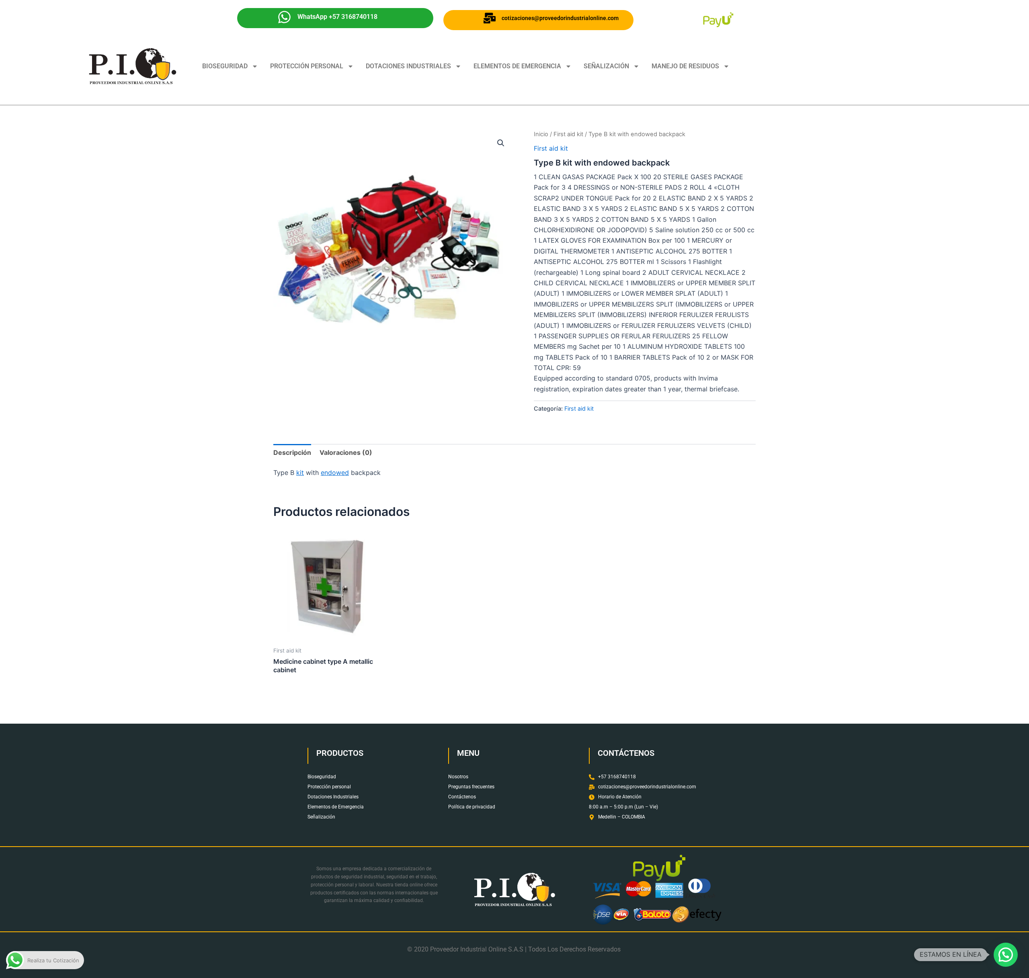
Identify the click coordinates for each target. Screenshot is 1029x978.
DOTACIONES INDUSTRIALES (408, 66)
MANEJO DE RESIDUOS (685, 66)
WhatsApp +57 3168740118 (337, 16)
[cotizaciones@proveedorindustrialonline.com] (490, 18)
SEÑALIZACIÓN (606, 66)
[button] (501, 143)
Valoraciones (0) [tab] (346, 452)
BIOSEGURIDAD (225, 66)
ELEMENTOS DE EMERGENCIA (517, 66)
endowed (335, 473)
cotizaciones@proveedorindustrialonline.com (560, 18)
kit (300, 473)
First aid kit (568, 134)
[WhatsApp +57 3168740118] (284, 17)
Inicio (541, 134)
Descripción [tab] (292, 452)
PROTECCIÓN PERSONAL (306, 66)
